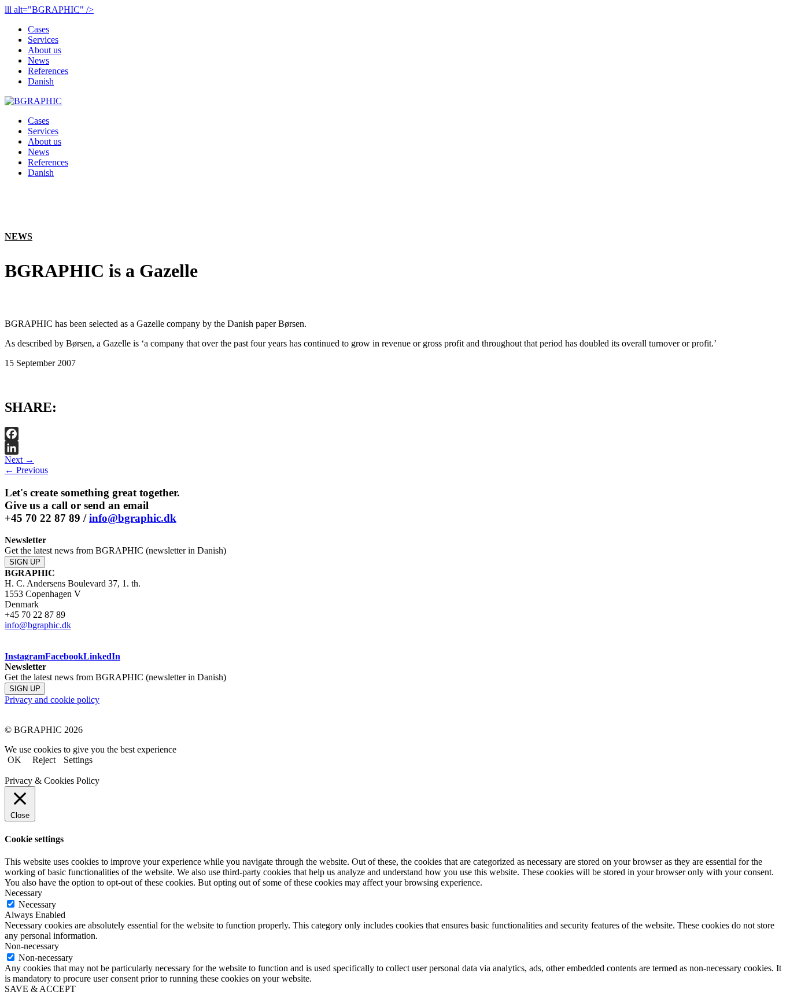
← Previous (26, 470)
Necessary (37, 904)
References (48, 71)
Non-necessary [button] (32, 946)
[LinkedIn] (395, 448)
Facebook (64, 656)
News (38, 60)
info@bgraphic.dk (132, 518)
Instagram (25, 656)
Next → (19, 460)
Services (43, 40)
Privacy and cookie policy (52, 700)
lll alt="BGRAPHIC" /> (49, 9)
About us (44, 50)
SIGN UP (24, 562)
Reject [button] (44, 760)
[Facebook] (395, 434)
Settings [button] (78, 760)
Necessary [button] (23, 893)
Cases (38, 29)
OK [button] (14, 760)
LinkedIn (101, 656)
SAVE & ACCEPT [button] (40, 989)
